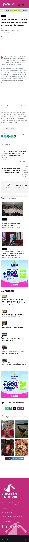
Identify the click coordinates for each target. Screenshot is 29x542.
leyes (7, 128)
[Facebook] (10, 408)
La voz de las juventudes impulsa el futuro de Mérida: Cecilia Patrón (13, 315)
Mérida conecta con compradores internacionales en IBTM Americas (12, 326)
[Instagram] (22, 408)
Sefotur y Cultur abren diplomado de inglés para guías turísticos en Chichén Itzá (14, 364)
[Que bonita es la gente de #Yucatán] (7, 429)
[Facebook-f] (6, 526)
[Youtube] (18, 408)
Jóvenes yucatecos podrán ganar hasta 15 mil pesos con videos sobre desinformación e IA (14, 223)
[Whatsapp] (7, 408)
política (12, 128)
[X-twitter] (14, 408)
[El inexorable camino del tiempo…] (21, 429)
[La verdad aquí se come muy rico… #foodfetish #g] (21, 447)
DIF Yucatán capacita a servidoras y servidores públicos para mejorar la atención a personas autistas (13, 253)
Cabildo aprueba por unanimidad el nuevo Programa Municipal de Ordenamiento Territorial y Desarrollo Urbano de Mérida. (14, 302)
